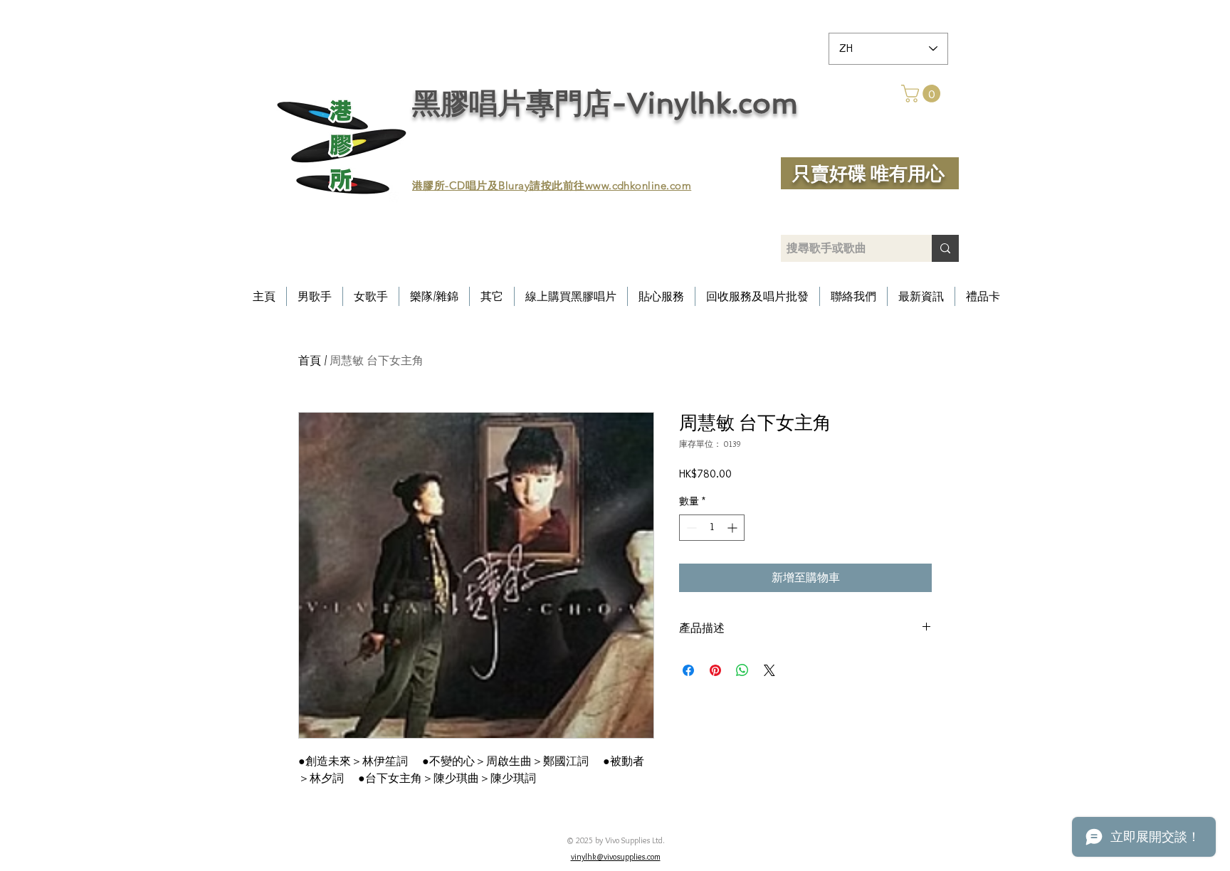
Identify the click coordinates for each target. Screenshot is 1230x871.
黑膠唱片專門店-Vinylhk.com (605, 103)
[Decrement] (690, 527)
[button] (923, 93)
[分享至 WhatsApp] (742, 670)
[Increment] (733, 527)
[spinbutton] (712, 527)
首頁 (309, 360)
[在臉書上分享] (688, 670)
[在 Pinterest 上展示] (715, 670)
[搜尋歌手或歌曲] (945, 248)
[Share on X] (769, 670)
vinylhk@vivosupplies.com (616, 856)
